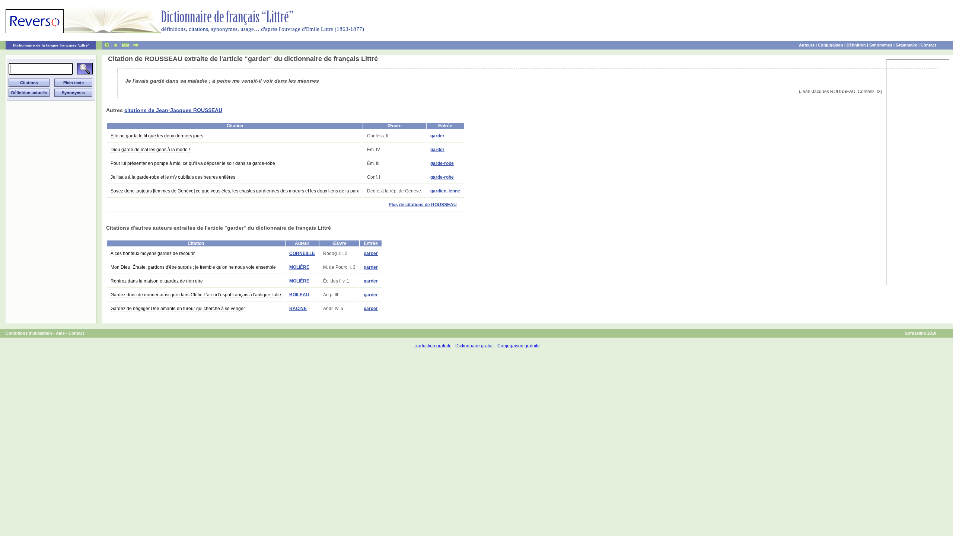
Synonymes (880, 45)
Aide (60, 333)
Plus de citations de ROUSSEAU (423, 204)
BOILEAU (299, 294)
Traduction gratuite (433, 345)
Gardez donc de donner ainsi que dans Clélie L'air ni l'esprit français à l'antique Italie (196, 294)
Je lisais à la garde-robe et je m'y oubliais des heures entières (173, 177)
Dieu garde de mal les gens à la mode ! (150, 149)
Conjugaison (830, 45)
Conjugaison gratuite (518, 345)
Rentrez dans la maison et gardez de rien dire (157, 281)
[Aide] (106, 45)
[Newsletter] (125, 45)
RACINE (298, 308)
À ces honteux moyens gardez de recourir (153, 253)
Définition (856, 45)
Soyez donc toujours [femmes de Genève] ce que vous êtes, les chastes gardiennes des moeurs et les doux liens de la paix (235, 191)
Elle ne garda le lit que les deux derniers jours (157, 135)
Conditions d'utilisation (29, 333)
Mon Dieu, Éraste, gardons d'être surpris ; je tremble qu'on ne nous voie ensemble (193, 267)
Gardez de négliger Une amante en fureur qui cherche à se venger (178, 308)
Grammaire (906, 45)
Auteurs (807, 45)
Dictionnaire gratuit (474, 345)
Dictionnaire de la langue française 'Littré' (51, 45)
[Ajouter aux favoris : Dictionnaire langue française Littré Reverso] (115, 45)
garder (437, 135)
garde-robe (442, 163)
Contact (928, 45)
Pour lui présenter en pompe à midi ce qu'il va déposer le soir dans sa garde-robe (193, 163)
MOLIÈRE (299, 267)
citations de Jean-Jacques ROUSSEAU (173, 110)
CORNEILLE (302, 253)
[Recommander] (136, 45)
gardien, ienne (445, 191)
